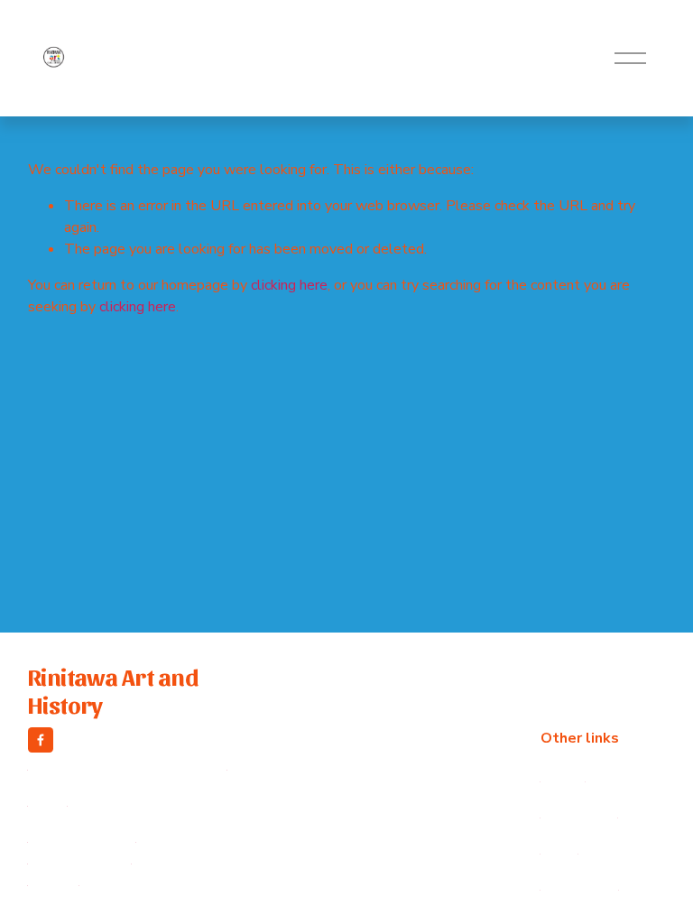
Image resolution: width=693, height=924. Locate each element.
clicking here (289, 285)
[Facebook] (40, 740)
